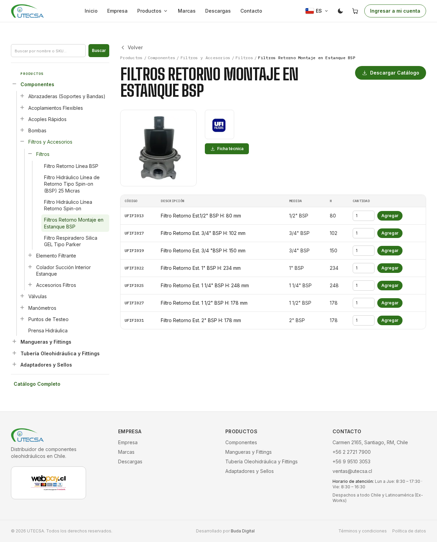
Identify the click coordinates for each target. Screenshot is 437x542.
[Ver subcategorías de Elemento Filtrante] (30, 255)
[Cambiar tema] (340, 11)
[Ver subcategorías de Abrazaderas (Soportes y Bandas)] (22, 95)
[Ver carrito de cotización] (355, 11)
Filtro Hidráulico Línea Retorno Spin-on (68, 205)
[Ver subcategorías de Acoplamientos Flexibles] (22, 107)
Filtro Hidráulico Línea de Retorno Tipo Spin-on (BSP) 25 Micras (72, 184)
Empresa (117, 11)
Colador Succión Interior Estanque (63, 270)
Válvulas (37, 296)
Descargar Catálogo (394, 73)
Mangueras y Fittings (45, 342)
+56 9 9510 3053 (351, 461)
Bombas (37, 130)
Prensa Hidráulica (48, 330)
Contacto (251, 11)
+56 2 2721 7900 (352, 452)
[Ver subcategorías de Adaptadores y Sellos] (14, 364)
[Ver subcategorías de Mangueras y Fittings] (14, 341)
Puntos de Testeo (48, 319)
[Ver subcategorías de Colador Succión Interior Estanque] (30, 266)
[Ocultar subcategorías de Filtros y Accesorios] (22, 141)
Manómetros (42, 308)
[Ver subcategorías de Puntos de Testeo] (22, 318)
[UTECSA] (27, 11)
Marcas (187, 11)
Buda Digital (243, 530)
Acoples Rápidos (47, 119)
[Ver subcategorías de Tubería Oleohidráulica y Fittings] (14, 352)
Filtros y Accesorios (50, 142)
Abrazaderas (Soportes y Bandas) (66, 96)
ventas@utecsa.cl (352, 471)
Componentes (37, 84)
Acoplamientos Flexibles (55, 108)
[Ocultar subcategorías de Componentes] (14, 83)
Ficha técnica (230, 148)
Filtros (43, 154)
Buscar (99, 50)
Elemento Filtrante (56, 256)
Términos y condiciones (362, 530)
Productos (149, 11)
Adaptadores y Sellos (46, 365)
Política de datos (409, 530)
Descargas (218, 11)
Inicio (91, 11)
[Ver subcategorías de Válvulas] (22, 295)
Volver (135, 47)
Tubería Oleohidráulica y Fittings (60, 353)
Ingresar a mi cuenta (395, 11)
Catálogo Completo (37, 384)
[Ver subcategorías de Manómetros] (22, 307)
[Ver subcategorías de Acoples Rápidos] (22, 118)
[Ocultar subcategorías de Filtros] (30, 153)
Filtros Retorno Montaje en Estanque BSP (73, 223)
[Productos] (166, 10)
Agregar (389, 215)
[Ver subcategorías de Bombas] (22, 130)
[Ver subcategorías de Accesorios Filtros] (30, 284)
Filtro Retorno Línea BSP (71, 166)
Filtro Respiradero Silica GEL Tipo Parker (70, 241)
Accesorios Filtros (56, 285)
